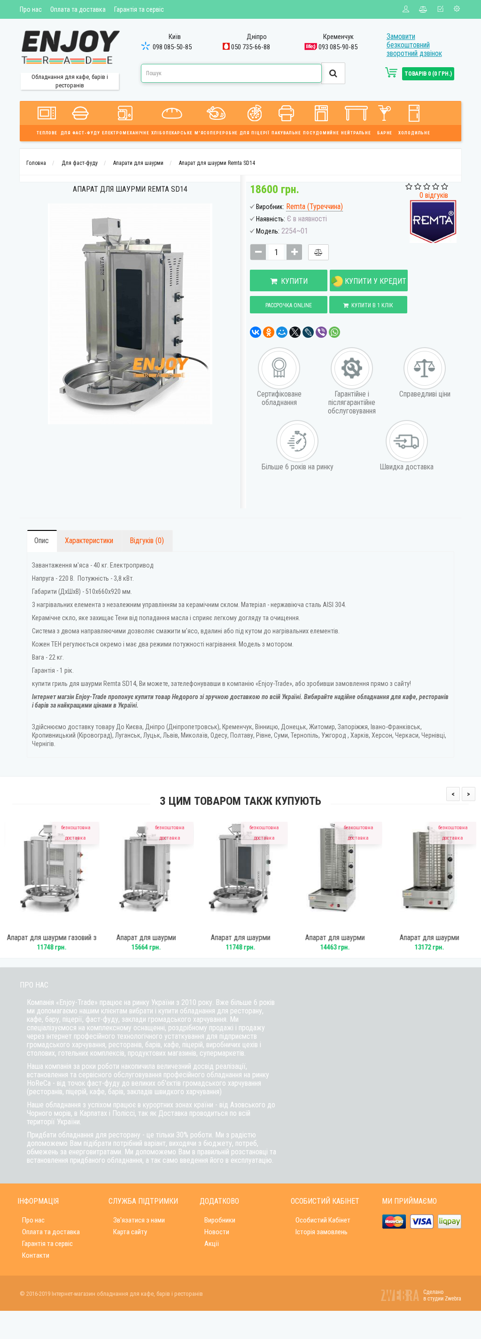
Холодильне (414, 133)
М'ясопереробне (216, 133)
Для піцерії (255, 133)
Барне (385, 133)
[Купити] (39, 923)
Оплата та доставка (78, 9)
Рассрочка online (288, 305)
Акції (211, 1243)
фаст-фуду (101, 1019)
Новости (216, 1232)
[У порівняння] (318, 252)
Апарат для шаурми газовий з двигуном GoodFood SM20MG (52, 942)
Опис (41, 540)
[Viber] (321, 332)
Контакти (35, 1255)
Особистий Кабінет (322, 1220)
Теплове (47, 133)
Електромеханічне (125, 133)
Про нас (31, 9)
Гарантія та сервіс (139, 9)
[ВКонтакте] (255, 332)
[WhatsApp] (334, 332)
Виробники (219, 1220)
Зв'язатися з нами (139, 1220)
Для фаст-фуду (80, 133)
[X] (295, 332)
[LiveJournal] (308, 332)
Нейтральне (356, 133)
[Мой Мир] (281, 332)
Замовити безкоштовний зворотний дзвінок (414, 45)
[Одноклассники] (268, 332)
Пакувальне (286, 133)
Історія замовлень (321, 1232)
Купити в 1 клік (371, 305)
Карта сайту (130, 1232)
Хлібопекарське (172, 133)
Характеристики (89, 540)
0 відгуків (433, 195)
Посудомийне (321, 133)
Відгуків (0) (147, 540)
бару (52, 1019)
